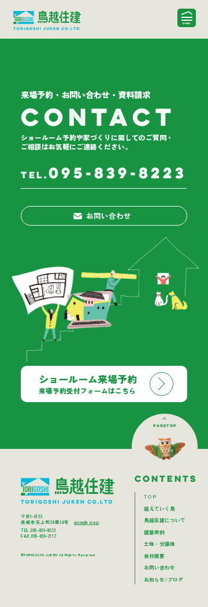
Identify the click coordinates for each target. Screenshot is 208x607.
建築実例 (154, 532)
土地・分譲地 (159, 543)
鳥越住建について (164, 519)
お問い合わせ (108, 215)
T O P (150, 496)
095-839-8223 (104, 174)
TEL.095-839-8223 (38, 530)
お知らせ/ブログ (163, 579)
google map (86, 522)
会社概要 (154, 555)
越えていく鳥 (159, 508)
